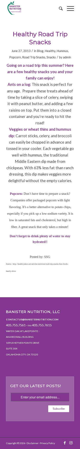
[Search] (59, 8)
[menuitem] (59, 8)
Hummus (62, 51)
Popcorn (15, 57)
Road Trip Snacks (33, 57)
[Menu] (68, 8)
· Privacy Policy (47, 443)
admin (67, 57)
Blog (40, 51)
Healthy (50, 51)
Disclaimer (33, 443)
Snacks (51, 57)
